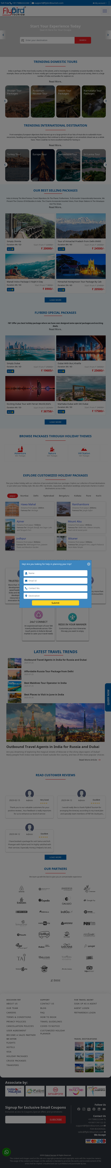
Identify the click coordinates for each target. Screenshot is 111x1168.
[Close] (88, 564)
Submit (55, 602)
